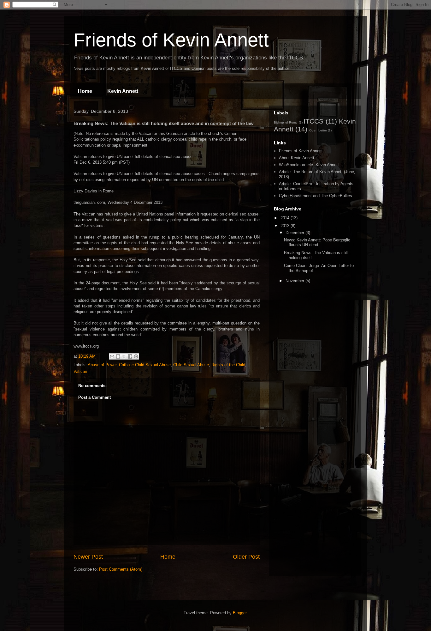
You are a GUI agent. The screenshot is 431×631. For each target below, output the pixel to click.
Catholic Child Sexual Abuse (145, 364)
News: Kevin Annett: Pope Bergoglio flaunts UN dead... (317, 242)
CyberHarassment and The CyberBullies (315, 195)
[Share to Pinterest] (136, 356)
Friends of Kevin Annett (171, 40)
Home (85, 91)
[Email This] (112, 356)
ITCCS (313, 121)
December (295, 232)
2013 (285, 225)
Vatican (80, 371)
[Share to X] (124, 356)
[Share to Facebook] (130, 356)
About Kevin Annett (296, 157)
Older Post (246, 557)
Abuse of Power (102, 364)
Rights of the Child (228, 364)
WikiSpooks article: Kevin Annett (309, 164)
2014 (285, 217)
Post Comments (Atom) (120, 569)
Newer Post (88, 557)
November (295, 280)
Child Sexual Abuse (191, 364)
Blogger (239, 612)
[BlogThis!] (118, 356)
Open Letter (318, 130)
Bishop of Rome (286, 122)
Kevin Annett (122, 91)
